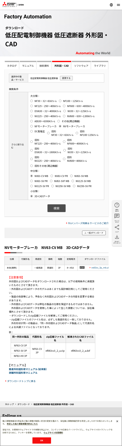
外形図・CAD (61, 65)
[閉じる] (117, 421)
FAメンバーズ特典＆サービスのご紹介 (88, 223)
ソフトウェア (81, 65)
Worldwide (111, 5)
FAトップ (9, 404)
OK (41, 440)
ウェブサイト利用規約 (53, 432)
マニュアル (28, 65)
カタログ (12, 65)
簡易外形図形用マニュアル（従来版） (28, 369)
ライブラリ (100, 65)
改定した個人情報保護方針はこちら (22, 423)
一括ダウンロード (95, 232)
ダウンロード (23, 404)
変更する (66, 77)
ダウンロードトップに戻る (21, 381)
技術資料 (44, 65)
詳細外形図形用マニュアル (23, 372)
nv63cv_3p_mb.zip (100, 267)
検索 (57, 208)
